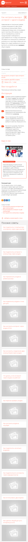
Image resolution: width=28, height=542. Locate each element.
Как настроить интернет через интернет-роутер (13, 76)
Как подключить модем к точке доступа (13, 302)
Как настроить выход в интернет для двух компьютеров (13, 207)
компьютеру (22, 106)
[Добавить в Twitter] (9, 200)
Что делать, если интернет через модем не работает (12, 377)
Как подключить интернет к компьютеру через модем (12, 253)
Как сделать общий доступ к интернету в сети (12, 521)
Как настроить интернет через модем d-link (13, 327)
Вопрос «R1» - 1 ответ (10, 82)
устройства (16, 114)
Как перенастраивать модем (12, 401)
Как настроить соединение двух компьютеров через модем (14, 352)
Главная (2, 6)
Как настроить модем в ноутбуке (11, 424)
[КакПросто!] (6, 3)
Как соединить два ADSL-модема (11, 79)
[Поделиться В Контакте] (5, 200)
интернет (21, 45)
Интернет (8, 6)
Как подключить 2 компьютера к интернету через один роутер (13, 228)
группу (23, 107)
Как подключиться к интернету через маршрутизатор (13, 474)
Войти (22, 2)
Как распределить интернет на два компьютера (12, 210)
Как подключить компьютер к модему (13, 213)
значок (14, 98)
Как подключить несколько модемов (12, 449)
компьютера (16, 103)
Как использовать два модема (13, 498)
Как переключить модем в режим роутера (12, 278)
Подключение (14, 6)
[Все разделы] (26, 2)
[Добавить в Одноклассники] (2, 200)
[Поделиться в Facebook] (7, 200)
